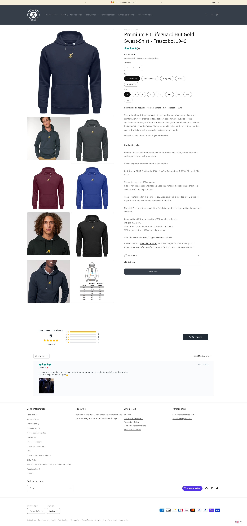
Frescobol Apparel (148, 243)
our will (127, 414)
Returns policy (33, 423)
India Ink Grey (150, 78)
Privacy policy (74, 520)
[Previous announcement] (86, 2)
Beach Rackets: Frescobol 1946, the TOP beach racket (49, 464)
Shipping (139, 58)
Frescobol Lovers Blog (36, 446)
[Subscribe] (70, 488)
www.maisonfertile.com (184, 414)
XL (151, 94)
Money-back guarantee (36, 433)
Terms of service (87, 520)
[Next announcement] (161, 2)
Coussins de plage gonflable (39, 455)
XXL (159, 94)
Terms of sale (112, 520)
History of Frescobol (133, 418)
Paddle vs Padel (33, 469)
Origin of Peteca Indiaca (135, 425)
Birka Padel (31, 460)
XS (180, 95)
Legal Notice (32, 414)
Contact (30, 473)
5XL (187, 94)
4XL (130, 101)
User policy (31, 437)
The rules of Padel (132, 429)
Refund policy (62, 520)
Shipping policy (33, 428)
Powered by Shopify (49, 520)
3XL (169, 94)
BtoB (29, 451)
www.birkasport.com (182, 418)
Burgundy (167, 78)
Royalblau (131, 84)
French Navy (132, 78)
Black (180, 78)
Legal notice (124, 520)
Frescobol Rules (131, 422)
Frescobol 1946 (37, 520)
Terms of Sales (33, 419)
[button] (91, 14)
